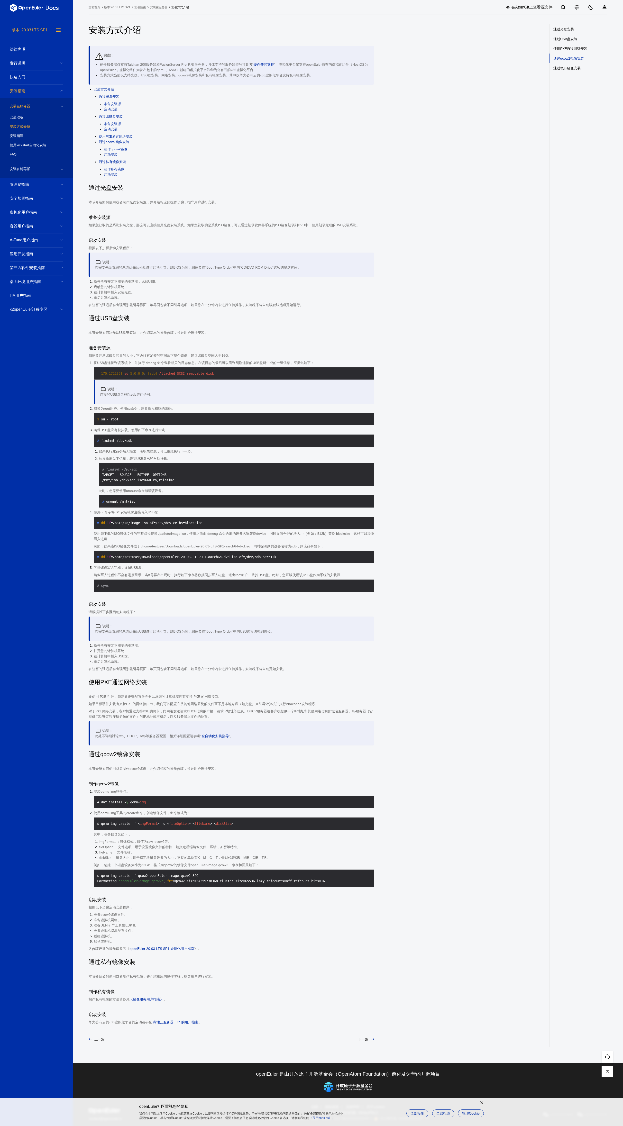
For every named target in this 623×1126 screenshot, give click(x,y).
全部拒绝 (443, 1113)
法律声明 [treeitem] (17, 49)
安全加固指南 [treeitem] (21, 198)
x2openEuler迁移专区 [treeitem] (28, 309)
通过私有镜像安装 (112, 162)
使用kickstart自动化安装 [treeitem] (28, 145)
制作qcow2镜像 (116, 149)
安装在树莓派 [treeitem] (20, 169)
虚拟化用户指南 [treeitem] (23, 212)
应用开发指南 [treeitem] (21, 254)
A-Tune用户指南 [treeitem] (24, 240)
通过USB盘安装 (111, 116)
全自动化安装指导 (215, 736)
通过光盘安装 (109, 97)
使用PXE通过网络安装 (116, 136)
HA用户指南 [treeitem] (20, 295)
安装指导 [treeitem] (16, 136)
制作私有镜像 (114, 169)
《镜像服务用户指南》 (146, 999)
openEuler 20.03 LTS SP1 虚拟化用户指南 (161, 949)
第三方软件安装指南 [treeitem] (27, 268)
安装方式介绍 (104, 89)
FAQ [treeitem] (13, 154)
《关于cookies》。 (322, 1118)
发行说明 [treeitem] (17, 63)
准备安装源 (112, 104)
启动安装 (111, 109)
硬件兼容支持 (264, 64)
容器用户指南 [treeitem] (21, 226)
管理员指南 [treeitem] (19, 184)
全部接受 (417, 1113)
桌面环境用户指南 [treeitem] (25, 282)
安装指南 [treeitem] (17, 91)
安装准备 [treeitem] (16, 117)
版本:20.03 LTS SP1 (117, 7)
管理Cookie (471, 1113)
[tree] (36, 576)
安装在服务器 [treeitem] (20, 106)
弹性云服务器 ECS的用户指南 (175, 1022)
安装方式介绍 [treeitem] (20, 126)
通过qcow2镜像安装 (114, 142)
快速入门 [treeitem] (17, 77)
